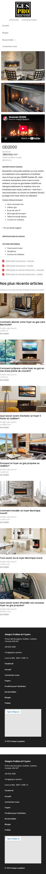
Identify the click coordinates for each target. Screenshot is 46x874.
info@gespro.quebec (29, 20)
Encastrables (10, 692)
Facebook (9, 663)
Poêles (8, 703)
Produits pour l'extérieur (15, 686)
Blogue (5, 33)
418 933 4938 (14, 20)
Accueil (5, 25)
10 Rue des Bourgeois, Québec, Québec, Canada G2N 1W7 (21, 640)
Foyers (7, 681)
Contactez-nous (9, 46)
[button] (11, 41)
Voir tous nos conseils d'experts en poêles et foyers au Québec (22, 290)
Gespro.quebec (18, 741)
